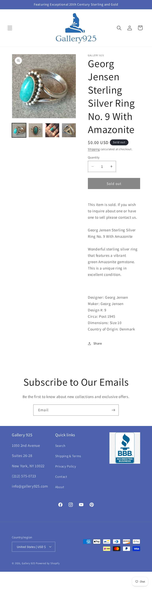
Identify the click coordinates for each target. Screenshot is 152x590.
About (59, 487)
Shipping (94, 149)
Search (60, 445)
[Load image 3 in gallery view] (52, 130)
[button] (10, 28)
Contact (61, 476)
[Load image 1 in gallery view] (19, 130)
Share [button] (97, 343)
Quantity (94, 157)
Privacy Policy (65, 466)
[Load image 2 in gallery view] (35, 130)
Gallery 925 (28, 563)
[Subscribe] (113, 410)
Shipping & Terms (68, 456)
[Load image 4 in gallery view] (69, 130)
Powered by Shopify (48, 563)
